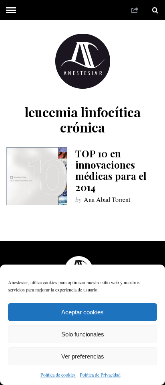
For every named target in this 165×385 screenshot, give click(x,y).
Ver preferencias (82, 356)
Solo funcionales (82, 334)
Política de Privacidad (100, 374)
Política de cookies (58, 374)
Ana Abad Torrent (107, 199)
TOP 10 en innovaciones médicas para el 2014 (111, 170)
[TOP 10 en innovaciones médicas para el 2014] (36, 176)
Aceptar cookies (82, 312)
